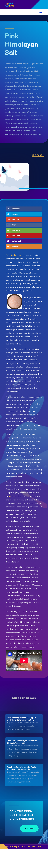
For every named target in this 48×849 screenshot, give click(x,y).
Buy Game (29, 828)
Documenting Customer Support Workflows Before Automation (21, 719)
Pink (8, 255)
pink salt (13, 496)
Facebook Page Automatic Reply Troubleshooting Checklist (21, 768)
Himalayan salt (16, 255)
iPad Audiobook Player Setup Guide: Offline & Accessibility (23, 742)
